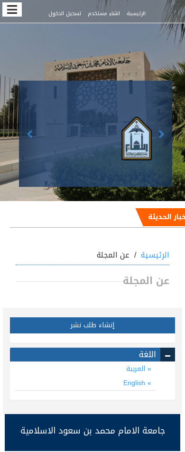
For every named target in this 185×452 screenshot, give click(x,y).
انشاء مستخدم (104, 13)
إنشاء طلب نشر (92, 325)
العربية (137, 368)
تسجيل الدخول (64, 13)
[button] (30, 134)
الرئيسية (136, 13)
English (135, 383)
